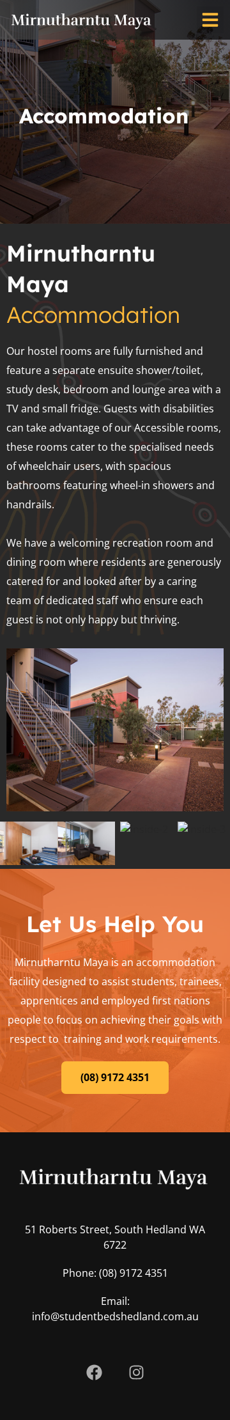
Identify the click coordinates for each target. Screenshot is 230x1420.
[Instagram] (136, 1372)
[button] (210, 19)
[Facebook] (94, 1372)
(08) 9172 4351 (133, 1273)
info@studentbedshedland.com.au (115, 1316)
